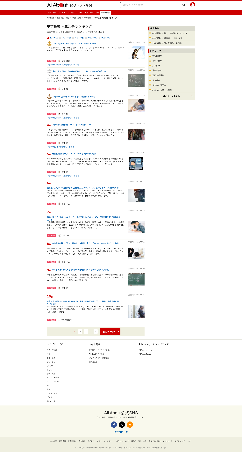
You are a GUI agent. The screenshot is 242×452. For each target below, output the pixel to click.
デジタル (50, 366)
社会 (97, 13)
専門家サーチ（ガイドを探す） (100, 350)
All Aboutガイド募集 (96, 354)
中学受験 (87, 18)
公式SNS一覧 (121, 432)
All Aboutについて (122, 441)
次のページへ (109, 331)
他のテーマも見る (171, 96)
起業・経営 (89, 13)
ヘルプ (189, 441)
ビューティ (51, 362)
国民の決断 (93, 362)
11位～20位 (66, 38)
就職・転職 (52, 13)
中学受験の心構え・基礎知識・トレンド (63, 65)
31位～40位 (92, 38)
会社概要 (53, 441)
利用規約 (91, 441)
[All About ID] (192, 5)
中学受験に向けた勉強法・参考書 (60, 147)
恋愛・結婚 (51, 374)
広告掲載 (82, 441)
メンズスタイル (53, 382)
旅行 (48, 385)
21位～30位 (79, 38)
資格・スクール (77, 13)
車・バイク (51, 401)
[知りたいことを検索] (183, 5)
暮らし (49, 370)
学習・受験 (105, 13)
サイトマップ (179, 441)
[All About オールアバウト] (57, 5)
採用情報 (62, 441)
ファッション (52, 393)
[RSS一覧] (130, 424)
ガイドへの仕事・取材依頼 (99, 358)
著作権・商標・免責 (138, 441)
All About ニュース (146, 350)
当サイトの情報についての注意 (160, 441)
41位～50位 (105, 38)
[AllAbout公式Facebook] (114, 424)
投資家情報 (72, 441)
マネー (49, 354)
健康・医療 (51, 358)
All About (50, 18)
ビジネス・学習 (81, 5)
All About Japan (145, 354)
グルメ (49, 397)
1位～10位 (53, 38)
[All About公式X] (122, 424)
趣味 (48, 389)
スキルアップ (64, 13)
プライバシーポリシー (105, 441)
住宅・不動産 (52, 350)
